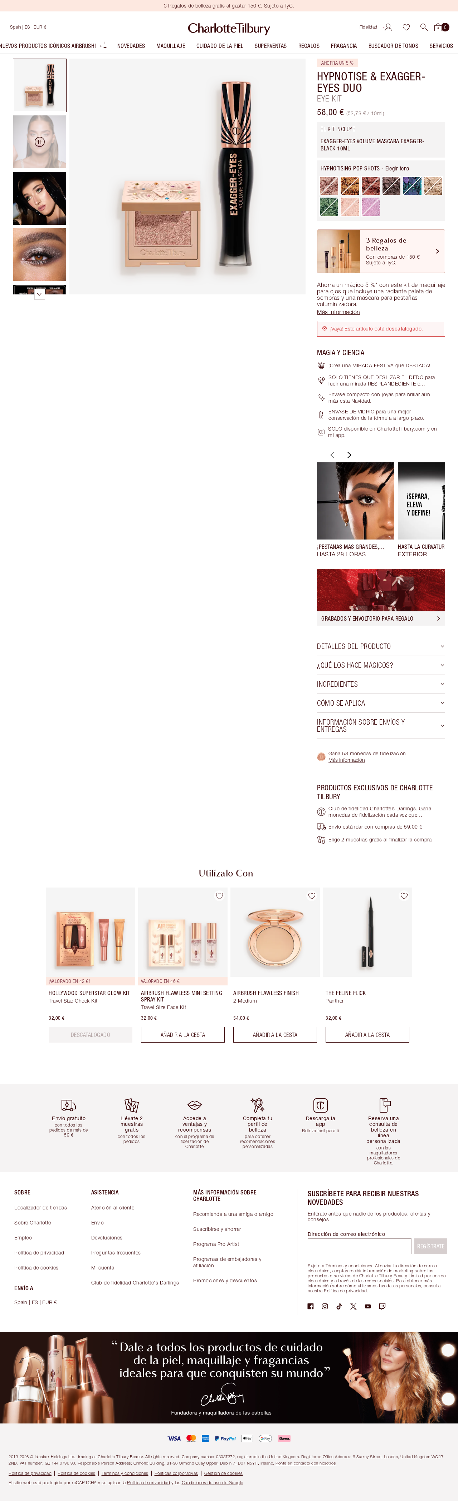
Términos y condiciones (125, 1473)
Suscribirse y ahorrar (217, 1229)
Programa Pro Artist (216, 1244)
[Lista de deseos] (406, 27)
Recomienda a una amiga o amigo (233, 1214)
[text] (91, 1035)
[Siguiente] (348, 455)
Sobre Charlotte (32, 1222)
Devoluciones (107, 1237)
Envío (97, 1222)
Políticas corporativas (176, 1473)
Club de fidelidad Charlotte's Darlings (135, 1282)
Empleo (23, 1237)
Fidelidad (368, 27)
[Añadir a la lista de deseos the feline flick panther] (404, 895)
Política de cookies (36, 1267)
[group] (355, 509)
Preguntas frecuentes (116, 1252)
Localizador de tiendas (40, 1207)
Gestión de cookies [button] (223, 1473)
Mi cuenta (102, 1267)
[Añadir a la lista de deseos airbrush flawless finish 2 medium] (311, 895)
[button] (424, 27)
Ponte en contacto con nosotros (306, 1463)
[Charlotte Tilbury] (229, 27)
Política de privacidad (39, 1252)
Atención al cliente (113, 1207)
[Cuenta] (388, 27)
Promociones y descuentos (225, 1280)
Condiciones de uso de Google (212, 1482)
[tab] (40, 85)
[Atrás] (331, 455)
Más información (346, 760)
